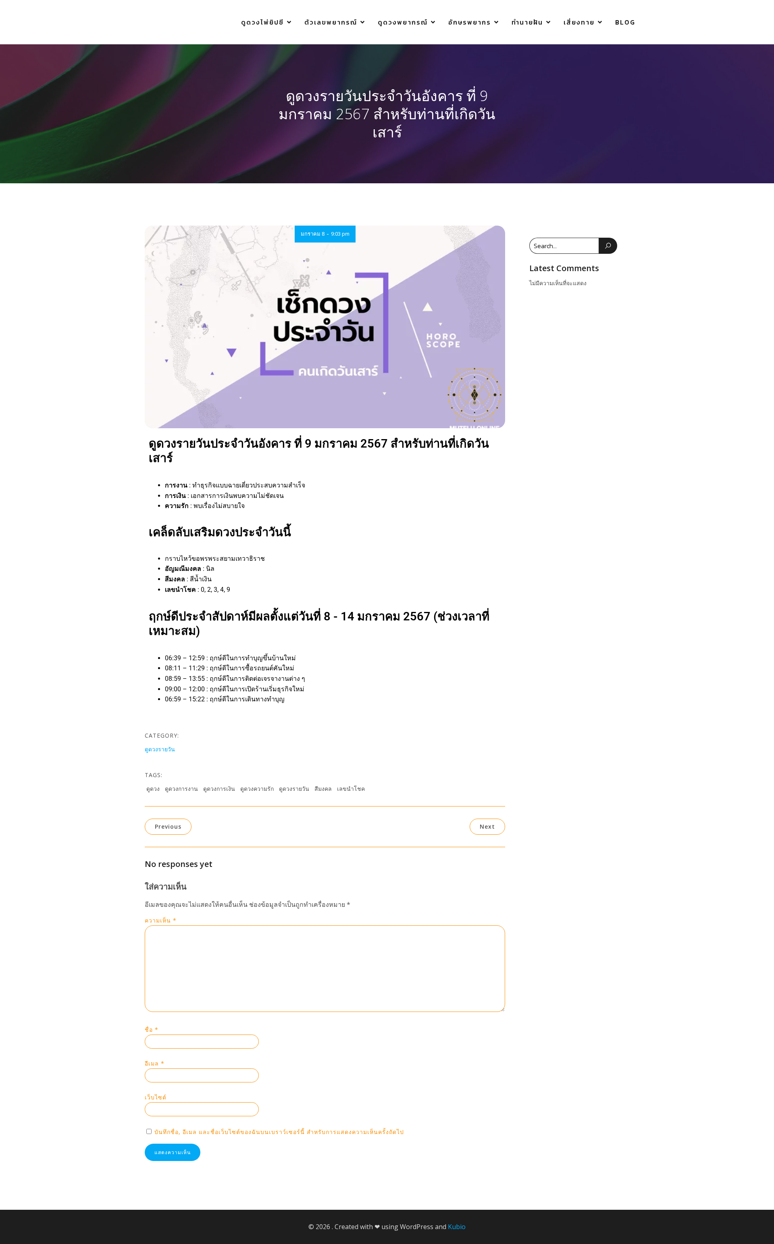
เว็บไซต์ (155, 1097)
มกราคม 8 (313, 233)
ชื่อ (151, 1029)
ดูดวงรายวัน (160, 749)
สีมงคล (323, 788)
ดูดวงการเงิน (219, 788)
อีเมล (154, 1063)
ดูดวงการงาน (181, 788)
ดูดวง (153, 788)
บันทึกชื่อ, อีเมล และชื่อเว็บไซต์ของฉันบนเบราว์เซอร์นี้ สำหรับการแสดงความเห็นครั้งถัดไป (279, 1132)
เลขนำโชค (351, 788)
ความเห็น (161, 920)
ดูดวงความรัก (257, 788)
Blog (625, 22)
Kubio (457, 1226)
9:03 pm (340, 233)
